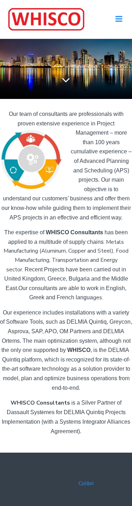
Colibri (86, 483)
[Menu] (119, 19)
